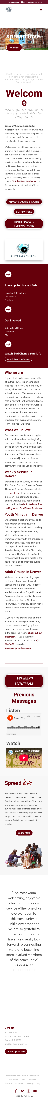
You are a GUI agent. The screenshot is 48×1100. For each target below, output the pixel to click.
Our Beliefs (13, 1079)
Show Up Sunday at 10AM (21, 285)
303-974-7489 (13, 2)
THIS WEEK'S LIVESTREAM (24, 681)
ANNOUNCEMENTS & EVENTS (24, 201)
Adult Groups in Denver (23, 572)
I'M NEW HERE (24, 211)
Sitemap (30, 1083)
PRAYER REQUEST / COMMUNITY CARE (24, 223)
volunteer (14, 47)
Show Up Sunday (16, 1051)
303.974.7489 (11, 1032)
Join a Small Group (14, 327)
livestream (15, 492)
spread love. (24, 36)
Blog (38, 1083)
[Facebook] (15, 1090)
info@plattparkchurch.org (18, 648)
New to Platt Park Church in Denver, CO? (22, 1075)
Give (7, 335)
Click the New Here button (24, 181)
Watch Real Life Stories (18, 359)
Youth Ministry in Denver (24, 514)
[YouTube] (35, 1090)
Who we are (14, 373)
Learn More (24, 832)
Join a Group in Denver (14, 1083)
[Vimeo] (22, 1090)
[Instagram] (28, 1090)
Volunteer (9, 331)
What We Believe (18, 430)
